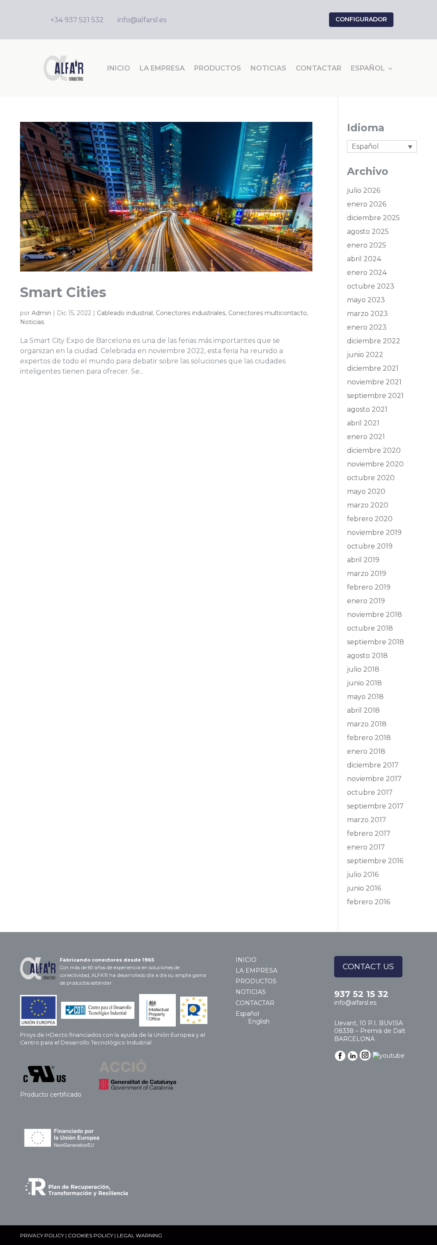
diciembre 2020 (374, 450)
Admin (41, 313)
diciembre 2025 (373, 218)
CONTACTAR (318, 68)
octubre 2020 (371, 478)
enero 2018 (366, 751)
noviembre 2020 (375, 464)
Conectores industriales (190, 313)
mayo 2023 (366, 300)
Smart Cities (63, 292)
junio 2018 (364, 683)
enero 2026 (366, 204)
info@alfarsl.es (355, 1002)
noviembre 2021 (374, 382)
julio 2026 (363, 190)
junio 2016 (364, 888)
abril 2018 (363, 710)
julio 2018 (363, 669)
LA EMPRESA (162, 68)
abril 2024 (364, 259)
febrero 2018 (369, 738)
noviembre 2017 (374, 779)
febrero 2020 (370, 519)
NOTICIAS (268, 68)
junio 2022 (365, 355)
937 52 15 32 (361, 994)
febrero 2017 (368, 833)
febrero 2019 (368, 587)
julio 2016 (363, 874)
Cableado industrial (125, 313)
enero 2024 (367, 272)
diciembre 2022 (373, 341)
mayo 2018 (365, 697)
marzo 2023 (367, 314)
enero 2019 (366, 601)
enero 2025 (366, 245)
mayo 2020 (366, 491)
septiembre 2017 (375, 806)
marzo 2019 (366, 573)
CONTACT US (368, 966)
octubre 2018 (370, 628)
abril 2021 (363, 423)
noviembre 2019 (374, 532)
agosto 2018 (367, 656)
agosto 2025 (368, 231)
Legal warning (139, 1235)
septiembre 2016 (375, 861)
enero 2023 (367, 327)
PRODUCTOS (217, 68)
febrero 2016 (368, 902)
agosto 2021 (367, 409)
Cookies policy (90, 1235)
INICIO (118, 68)
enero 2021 (366, 437)
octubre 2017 (370, 792)
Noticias (32, 322)
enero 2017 (366, 847)
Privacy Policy (42, 1235)
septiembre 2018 (375, 642)
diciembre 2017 (373, 765)
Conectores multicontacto (267, 313)
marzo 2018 (367, 724)
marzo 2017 (366, 820)
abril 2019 (363, 560)
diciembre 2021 (373, 368)
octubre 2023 (370, 286)
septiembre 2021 (375, 396)
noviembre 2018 (374, 615)
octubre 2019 (370, 546)
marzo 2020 (367, 505)
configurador (361, 19)
